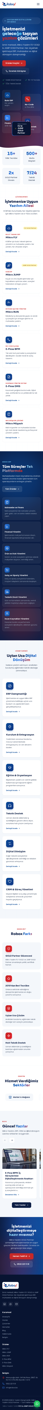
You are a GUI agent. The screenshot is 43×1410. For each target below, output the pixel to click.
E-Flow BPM (6, 1359)
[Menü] (38, 4)
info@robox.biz (12, 1387)
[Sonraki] (12, 1140)
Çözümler (6, 1323)
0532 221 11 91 (23, 1264)
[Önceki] (5, 1140)
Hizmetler (6, 1327)
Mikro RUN (6, 1356)
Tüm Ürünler (11, 489)
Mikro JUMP (6, 1352)
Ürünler (5, 1320)
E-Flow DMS (6, 1362)
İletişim (5, 1337)
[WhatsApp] (10, 1304)
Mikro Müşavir (7, 1366)
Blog (4, 1330)
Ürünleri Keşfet (12, 63)
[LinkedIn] (4, 1304)
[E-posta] (16, 1304)
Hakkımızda (6, 1334)
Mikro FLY (5, 1349)
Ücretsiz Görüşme (17, 71)
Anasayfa (6, 1317)
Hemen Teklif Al (20, 1256)
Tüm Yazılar (20, 1205)
